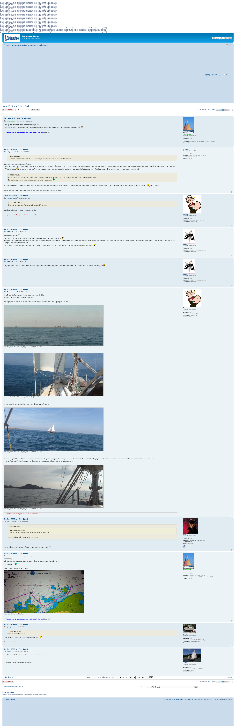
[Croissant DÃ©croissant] (144, 677)
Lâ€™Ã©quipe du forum (170, 699)
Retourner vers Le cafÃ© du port (13, 686)
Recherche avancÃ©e (225, 40)
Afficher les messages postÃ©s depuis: (99, 677)
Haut (231, 145)
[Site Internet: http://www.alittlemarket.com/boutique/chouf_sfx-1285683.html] (184, 546)
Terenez (9, 198)
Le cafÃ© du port (42, 45)
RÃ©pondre (5, 109)
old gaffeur (10, 152)
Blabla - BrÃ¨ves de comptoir (26, 45)
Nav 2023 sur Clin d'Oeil (15, 106)
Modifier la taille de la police (230, 45)
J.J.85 (9, 232)
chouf (8, 521)
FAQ (208, 75)
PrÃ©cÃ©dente (8, 677)
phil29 (9, 651)
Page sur (211, 109)
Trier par (125, 677)
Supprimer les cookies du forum (187, 699)
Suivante (229, 677)
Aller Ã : (142, 687)
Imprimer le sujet (226, 45)
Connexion (229, 75)
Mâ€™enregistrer (218, 75)
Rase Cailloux (11, 121)
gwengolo (10, 627)
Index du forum (11, 45)
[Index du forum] (12, 37)
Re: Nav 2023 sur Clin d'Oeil (17, 118)
